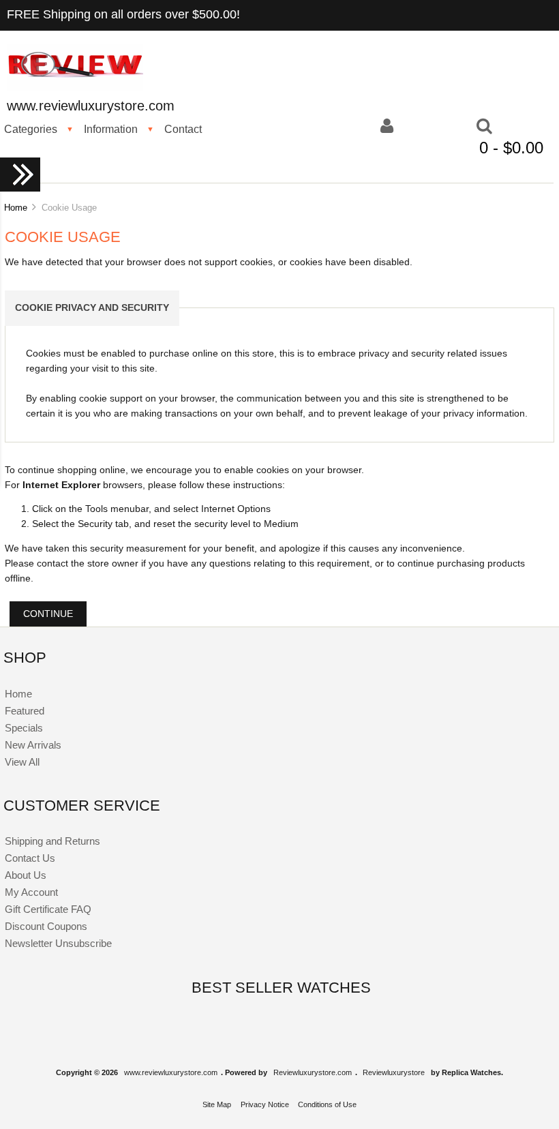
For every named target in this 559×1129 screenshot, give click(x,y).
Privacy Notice (265, 1104)
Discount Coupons (46, 926)
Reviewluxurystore (394, 1072)
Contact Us (30, 858)
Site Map (216, 1104)
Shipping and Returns (52, 841)
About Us (25, 875)
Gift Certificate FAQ (48, 909)
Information (111, 129)
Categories (30, 129)
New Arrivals (33, 745)
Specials (24, 728)
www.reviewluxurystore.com (170, 1072)
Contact (183, 129)
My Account (31, 892)
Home (15, 207)
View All (22, 762)
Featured (24, 711)
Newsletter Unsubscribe (58, 943)
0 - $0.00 (511, 147)
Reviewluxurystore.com (312, 1072)
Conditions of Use (327, 1104)
